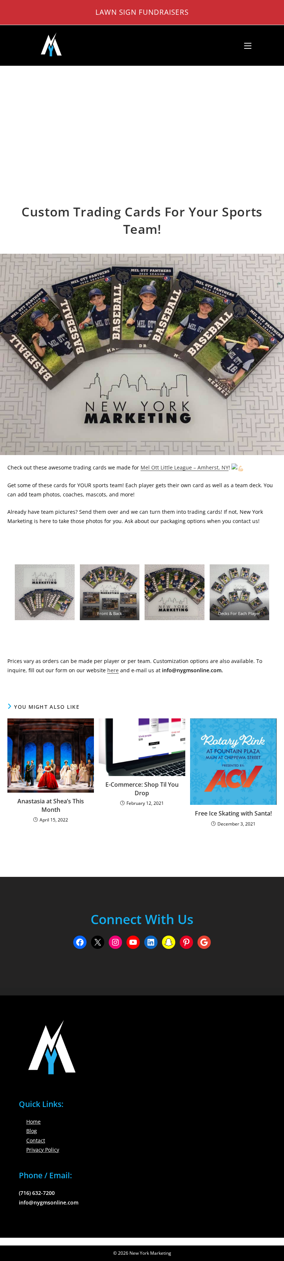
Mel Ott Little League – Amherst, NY (185, 467)
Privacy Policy (42, 1149)
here (113, 670)
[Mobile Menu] (245, 45)
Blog (31, 1130)
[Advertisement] (142, 121)
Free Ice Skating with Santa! (233, 813)
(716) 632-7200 (37, 1192)
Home (33, 1121)
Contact (35, 1140)
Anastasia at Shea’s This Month (50, 805)
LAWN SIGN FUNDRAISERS (142, 12)
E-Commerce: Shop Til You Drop (142, 788)
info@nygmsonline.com (48, 1202)
